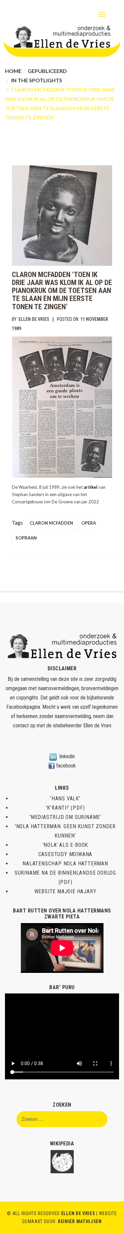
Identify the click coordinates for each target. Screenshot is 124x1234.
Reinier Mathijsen (80, 1221)
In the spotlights (36, 80)
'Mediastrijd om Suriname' (65, 817)
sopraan (26, 538)
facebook (66, 765)
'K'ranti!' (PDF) (65, 808)
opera (88, 523)
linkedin (67, 756)
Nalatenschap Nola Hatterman (65, 863)
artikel (91, 487)
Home (13, 71)
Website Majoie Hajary (65, 891)
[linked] (53, 756)
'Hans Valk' (65, 798)
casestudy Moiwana (65, 854)
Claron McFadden (51, 523)
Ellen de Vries (34, 319)
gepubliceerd (47, 71)
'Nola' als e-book (65, 845)
